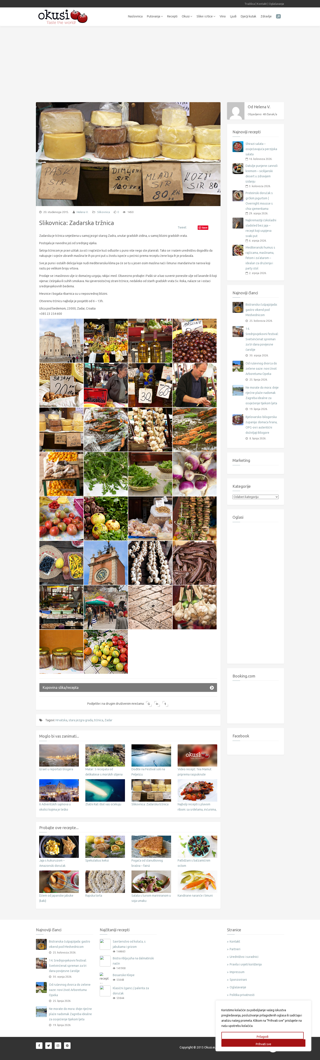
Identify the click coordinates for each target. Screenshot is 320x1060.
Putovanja (154, 16)
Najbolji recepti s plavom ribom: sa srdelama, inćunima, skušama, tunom (197, 809)
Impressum (237, 972)
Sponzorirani (238, 979)
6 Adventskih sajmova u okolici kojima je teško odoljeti (55, 809)
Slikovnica (103, 211)
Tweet (182, 227)
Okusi (186, 16)
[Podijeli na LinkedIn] (157, 704)
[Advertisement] (160, 61)
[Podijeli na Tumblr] (165, 704)
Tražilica (249, 3)
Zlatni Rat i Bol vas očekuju (103, 804)
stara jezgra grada (81, 720)
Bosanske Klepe (124, 975)
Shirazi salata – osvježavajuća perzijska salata (261, 149)
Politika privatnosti (242, 995)
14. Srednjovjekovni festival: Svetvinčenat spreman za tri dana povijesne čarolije (262, 339)
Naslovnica (135, 16)
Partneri (235, 949)
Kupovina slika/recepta (61, 687)
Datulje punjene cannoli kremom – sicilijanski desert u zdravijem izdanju (262, 173)
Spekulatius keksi (97, 860)
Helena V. (82, 211)
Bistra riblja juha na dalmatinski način (133, 961)
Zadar (108, 720)
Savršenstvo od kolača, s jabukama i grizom (129, 944)
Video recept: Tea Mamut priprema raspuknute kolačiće (194, 774)
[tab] (128, 687)
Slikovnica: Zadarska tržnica (149, 804)
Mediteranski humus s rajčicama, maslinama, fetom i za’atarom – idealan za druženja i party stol (260, 258)
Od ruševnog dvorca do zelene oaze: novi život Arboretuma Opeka (261, 369)
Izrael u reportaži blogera (56, 769)
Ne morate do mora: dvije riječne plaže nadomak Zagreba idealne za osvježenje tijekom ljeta (262, 395)
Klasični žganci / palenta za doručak (131, 990)
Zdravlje (266, 16)
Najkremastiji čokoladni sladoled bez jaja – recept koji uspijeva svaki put (261, 228)
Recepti (172, 16)
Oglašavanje (276, 3)
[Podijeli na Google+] (149, 704)
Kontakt (262, 3)
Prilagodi (262, 1036)
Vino (223, 16)
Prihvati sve (263, 1044)
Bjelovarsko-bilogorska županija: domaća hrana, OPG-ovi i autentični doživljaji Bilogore (261, 424)
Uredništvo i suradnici (244, 956)
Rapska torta (93, 895)
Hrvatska (61, 720)
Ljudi (233, 16)
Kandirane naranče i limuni (195, 895)
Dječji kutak (248, 16)
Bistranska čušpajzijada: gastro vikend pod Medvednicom (261, 310)
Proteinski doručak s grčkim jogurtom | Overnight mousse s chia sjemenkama (259, 200)
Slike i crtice (205, 16)
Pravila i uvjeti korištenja (246, 964)
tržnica (98, 720)
